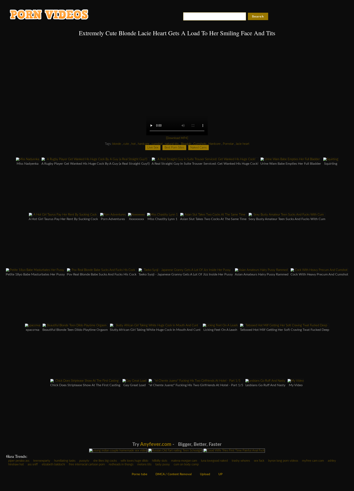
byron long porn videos (283, 460)
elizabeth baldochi (53, 464)
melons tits (144, 464)
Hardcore (215, 143)
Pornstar (228, 143)
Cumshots (199, 143)
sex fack (259, 460)
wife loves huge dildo (134, 460)
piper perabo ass (18, 460)
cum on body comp (186, 464)
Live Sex (152, 147)
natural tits (172, 143)
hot (133, 143)
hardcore (143, 143)
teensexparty (41, 460)
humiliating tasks (64, 460)
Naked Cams (198, 147)
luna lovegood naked (214, 460)
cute (126, 143)
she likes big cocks (105, 460)
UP (220, 474)
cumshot (157, 143)
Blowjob (186, 143)
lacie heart (242, 143)
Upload (205, 474)
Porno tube (139, 474)
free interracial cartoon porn (87, 464)
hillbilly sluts (159, 460)
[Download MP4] (177, 138)
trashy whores (241, 460)
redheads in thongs (121, 464)
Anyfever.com (155, 444)
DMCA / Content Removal (173, 474)
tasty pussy (162, 464)
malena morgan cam (184, 460)
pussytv (84, 460)
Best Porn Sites (174, 147)
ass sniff (33, 464)
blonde (116, 143)
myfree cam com (313, 460)
